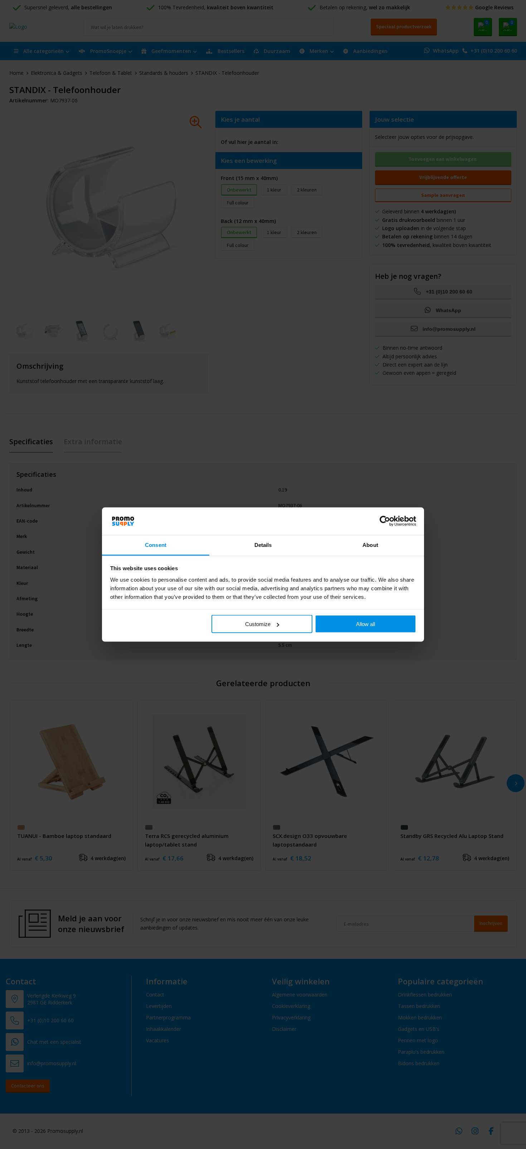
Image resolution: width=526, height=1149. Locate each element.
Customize (258, 624)
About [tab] (370, 545)
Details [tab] (263, 545)
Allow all (365, 624)
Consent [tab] (155, 545)
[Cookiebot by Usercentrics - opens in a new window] (385, 521)
